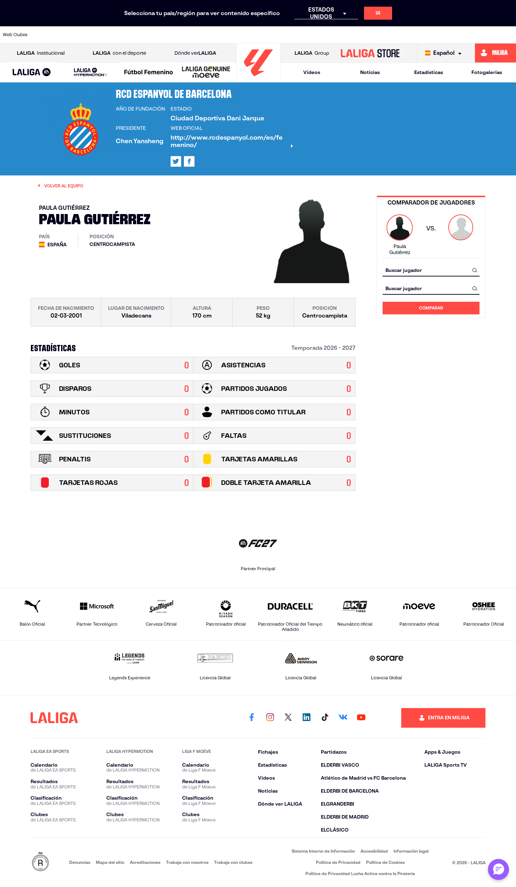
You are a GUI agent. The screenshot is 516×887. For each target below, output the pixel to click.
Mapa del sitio (110, 862)
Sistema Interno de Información (323, 851)
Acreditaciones (145, 862)
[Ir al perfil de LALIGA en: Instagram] (270, 718)
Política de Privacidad (338, 862)
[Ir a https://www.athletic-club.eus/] (46, 34)
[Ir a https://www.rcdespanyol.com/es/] (362, 34)
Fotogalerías (486, 72)
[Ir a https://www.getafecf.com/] (216, 34)
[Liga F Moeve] (148, 72)
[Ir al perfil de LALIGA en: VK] (343, 718)
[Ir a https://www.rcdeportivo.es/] (338, 34)
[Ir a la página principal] (258, 79)
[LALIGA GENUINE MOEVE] (206, 72)
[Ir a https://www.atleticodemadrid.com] (70, 34)
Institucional (41, 53)
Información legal (411, 851)
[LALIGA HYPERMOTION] (90, 72)
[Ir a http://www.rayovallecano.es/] (313, 34)
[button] (31, 72)
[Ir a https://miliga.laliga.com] (495, 53)
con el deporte (119, 53)
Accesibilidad (374, 851)
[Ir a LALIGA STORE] (370, 53)
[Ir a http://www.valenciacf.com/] (483, 34)
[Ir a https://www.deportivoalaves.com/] (143, 34)
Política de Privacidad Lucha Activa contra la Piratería (360, 873)
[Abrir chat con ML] (498, 869)
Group (312, 53)
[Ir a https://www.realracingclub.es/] (289, 34)
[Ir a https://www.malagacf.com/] (265, 34)
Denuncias (79, 862)
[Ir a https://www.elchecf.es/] (168, 34)
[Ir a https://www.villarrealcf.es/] (508, 34)
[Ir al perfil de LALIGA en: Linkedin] (306, 718)
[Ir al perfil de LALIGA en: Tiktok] (324, 718)
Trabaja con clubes (233, 862)
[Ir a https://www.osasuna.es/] (95, 34)
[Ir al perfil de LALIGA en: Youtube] (361, 718)
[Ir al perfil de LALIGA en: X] (176, 161)
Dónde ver (195, 53)
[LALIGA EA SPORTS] (31, 72)
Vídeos (311, 72)
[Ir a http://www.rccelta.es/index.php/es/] (119, 34)
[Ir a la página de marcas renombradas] (40, 862)
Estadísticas (428, 72)
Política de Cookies (385, 862)
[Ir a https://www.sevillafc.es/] (459, 34)
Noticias (370, 72)
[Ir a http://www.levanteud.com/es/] (241, 34)
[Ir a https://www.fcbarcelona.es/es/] (192, 34)
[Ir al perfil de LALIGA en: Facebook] (251, 718)
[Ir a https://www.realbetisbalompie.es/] (386, 34)
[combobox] (431, 270)
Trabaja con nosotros (187, 862)
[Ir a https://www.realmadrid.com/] (410, 34)
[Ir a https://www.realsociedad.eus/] (435, 34)
